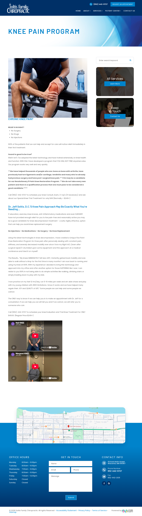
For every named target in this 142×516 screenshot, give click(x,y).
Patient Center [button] (112, 11)
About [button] (86, 11)
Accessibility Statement (66, 510)
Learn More (115, 84)
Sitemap (12, 512)
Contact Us (129, 11)
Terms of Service (99, 510)
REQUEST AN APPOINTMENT (123, 4)
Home (78, 11)
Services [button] (97, 11)
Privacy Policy (84, 510)
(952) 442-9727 (100, 4)
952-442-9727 (115, 471)
